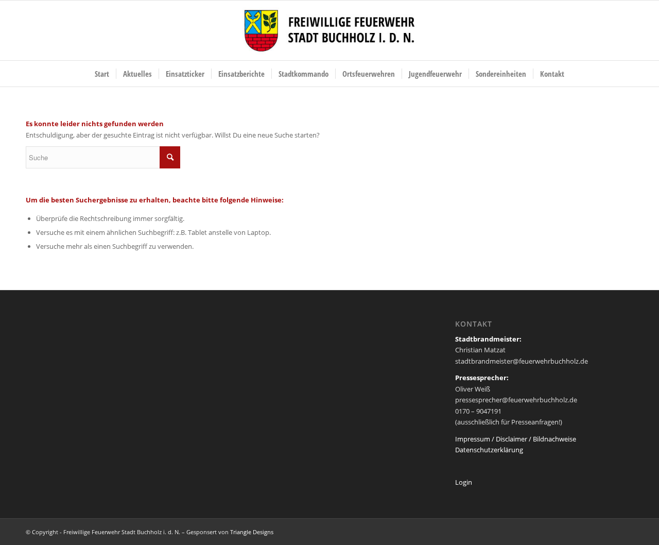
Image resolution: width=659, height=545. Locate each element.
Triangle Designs (251, 532)
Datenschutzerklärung (489, 449)
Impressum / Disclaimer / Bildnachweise (515, 439)
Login (463, 482)
